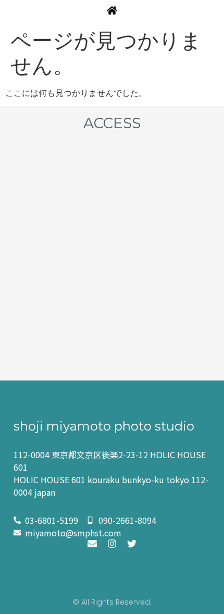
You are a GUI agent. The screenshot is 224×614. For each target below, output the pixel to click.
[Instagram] (112, 543)
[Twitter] (131, 543)
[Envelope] (92, 543)
